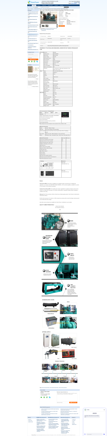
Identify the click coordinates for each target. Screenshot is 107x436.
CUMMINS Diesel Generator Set (33, 13)
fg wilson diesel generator (45, 387)
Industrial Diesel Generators (32, 49)
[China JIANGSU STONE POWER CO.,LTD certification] (30, 72)
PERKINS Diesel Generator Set (33, 16)
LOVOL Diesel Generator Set (32, 31)
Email (79, 2)
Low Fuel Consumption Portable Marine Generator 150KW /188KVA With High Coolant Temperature (65, 424)
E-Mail (73, 421)
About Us (38, 5)
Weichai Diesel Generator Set (32, 26)
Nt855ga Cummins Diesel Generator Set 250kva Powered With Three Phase (41, 420)
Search (67, 7)
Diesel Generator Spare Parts (32, 43)
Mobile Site (74, 424)
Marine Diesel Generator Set (32, 25)
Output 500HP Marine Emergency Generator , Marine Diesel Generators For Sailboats (65, 428)
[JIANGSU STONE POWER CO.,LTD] (34, 2)
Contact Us (56, 5)
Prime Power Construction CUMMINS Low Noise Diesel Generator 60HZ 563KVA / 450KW (41, 423)
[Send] (104, 434)
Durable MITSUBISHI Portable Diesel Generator (53, 420)
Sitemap (73, 423)
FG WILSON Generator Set (32, 34)
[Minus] (104, 409)
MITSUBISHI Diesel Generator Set (53, 417)
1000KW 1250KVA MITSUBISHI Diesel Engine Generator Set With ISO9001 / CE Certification (54, 424)
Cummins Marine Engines (32, 29)
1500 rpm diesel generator (63, 387)
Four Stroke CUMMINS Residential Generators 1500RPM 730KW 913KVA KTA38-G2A (41, 430)
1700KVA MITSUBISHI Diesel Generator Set (53, 422)
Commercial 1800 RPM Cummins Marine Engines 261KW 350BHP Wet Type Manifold (65, 420)
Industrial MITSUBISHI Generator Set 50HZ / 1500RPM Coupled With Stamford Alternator (54, 427)
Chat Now (75, 2)
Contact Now (34, 59)
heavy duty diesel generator (54, 387)
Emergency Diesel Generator (32, 40)
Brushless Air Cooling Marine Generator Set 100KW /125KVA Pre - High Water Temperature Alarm (65, 432)
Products (34, 5)
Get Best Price (44, 30)
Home (30, 5)
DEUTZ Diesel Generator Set (32, 19)
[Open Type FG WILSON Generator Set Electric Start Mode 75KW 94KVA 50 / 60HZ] (48, 17)
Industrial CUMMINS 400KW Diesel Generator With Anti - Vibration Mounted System (41, 427)
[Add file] (85, 434)
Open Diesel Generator (31, 38)
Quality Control (50, 5)
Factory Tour (44, 5)
